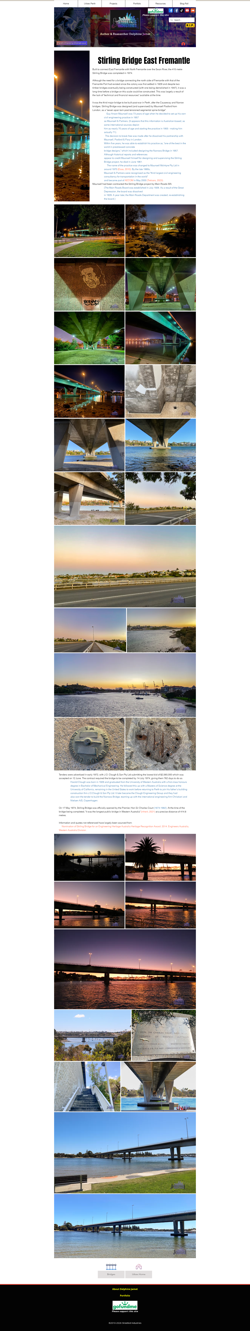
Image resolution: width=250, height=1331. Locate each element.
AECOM (129, 180)
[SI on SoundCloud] (193, 10)
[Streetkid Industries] (176, 10)
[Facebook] (171, 10)
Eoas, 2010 (124, 169)
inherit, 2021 (148, 811)
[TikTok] (182, 10)
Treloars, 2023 (155, 180)
